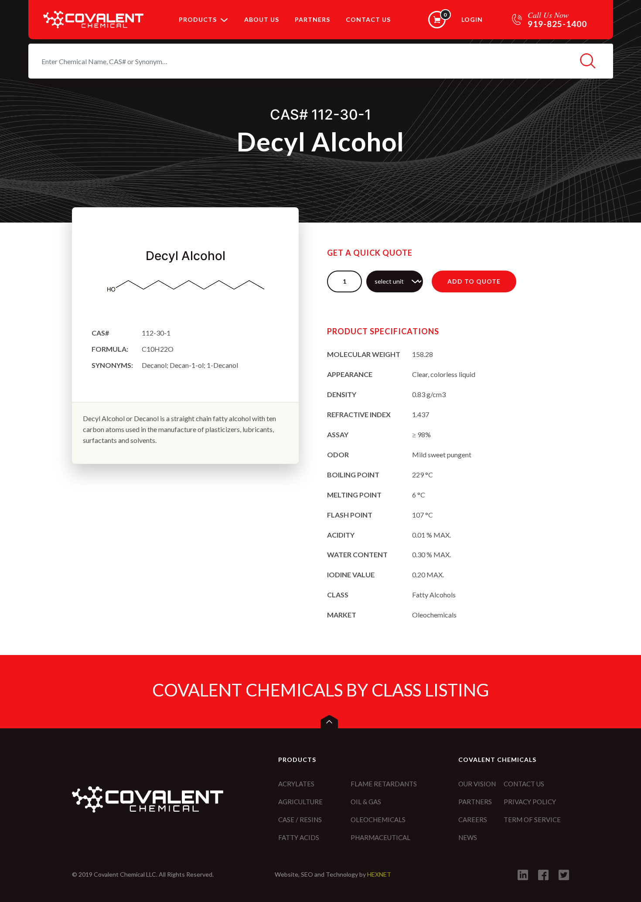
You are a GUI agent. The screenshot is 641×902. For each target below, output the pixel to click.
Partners (312, 19)
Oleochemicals (378, 819)
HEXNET (379, 874)
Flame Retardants (384, 784)
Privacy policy (530, 802)
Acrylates (296, 784)
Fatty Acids (298, 837)
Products (198, 19)
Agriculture (300, 802)
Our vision (477, 784)
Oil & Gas (366, 802)
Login (472, 19)
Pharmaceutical (380, 837)
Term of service (532, 819)
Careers (472, 819)
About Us (261, 19)
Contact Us (368, 19)
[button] (224, 19)
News (467, 837)
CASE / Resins (300, 819)
